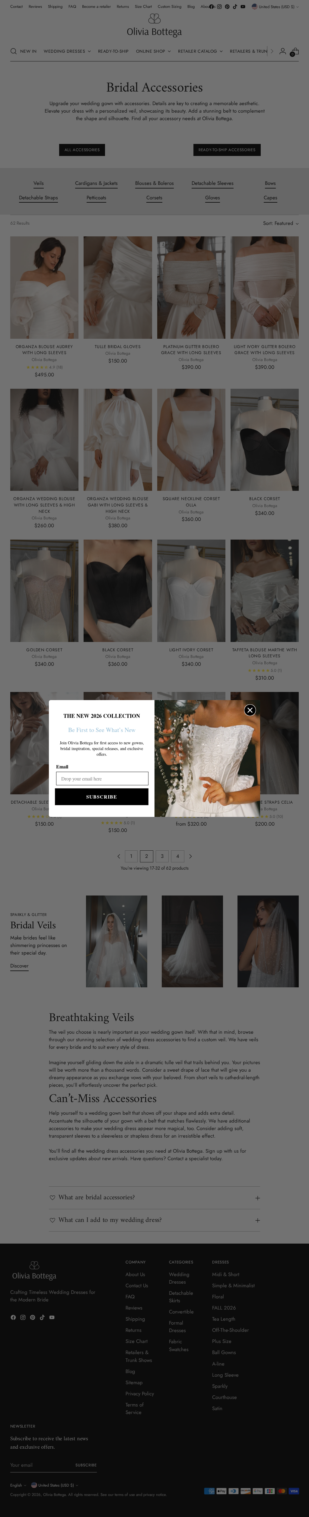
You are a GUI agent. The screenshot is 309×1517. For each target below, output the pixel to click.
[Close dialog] (250, 710)
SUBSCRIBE (101, 796)
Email (62, 766)
